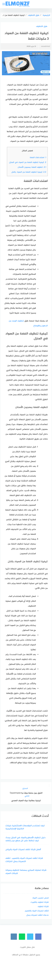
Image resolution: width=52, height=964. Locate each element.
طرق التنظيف (41, 26)
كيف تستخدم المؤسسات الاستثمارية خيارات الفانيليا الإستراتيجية (25, 827)
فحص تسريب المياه (40, 898)
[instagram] (14, 937)
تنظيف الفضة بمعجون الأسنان (32, 167)
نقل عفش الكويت (27, 947)
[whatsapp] (22, 937)
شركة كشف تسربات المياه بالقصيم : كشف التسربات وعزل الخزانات (24, 860)
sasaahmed (45, 46)
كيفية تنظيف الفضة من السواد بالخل (28, 172)
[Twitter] (30, 937)
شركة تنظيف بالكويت (40, 902)
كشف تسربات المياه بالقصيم (37, 910)
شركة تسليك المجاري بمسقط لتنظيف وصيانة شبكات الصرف (25, 872)
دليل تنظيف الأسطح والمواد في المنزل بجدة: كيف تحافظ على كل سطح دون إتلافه (25, 839)
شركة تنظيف (43, 906)
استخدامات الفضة (37, 157)
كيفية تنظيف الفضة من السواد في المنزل (27, 162)
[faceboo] (38, 937)
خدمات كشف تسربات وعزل (37, 915)
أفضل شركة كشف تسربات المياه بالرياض (23, 849)
